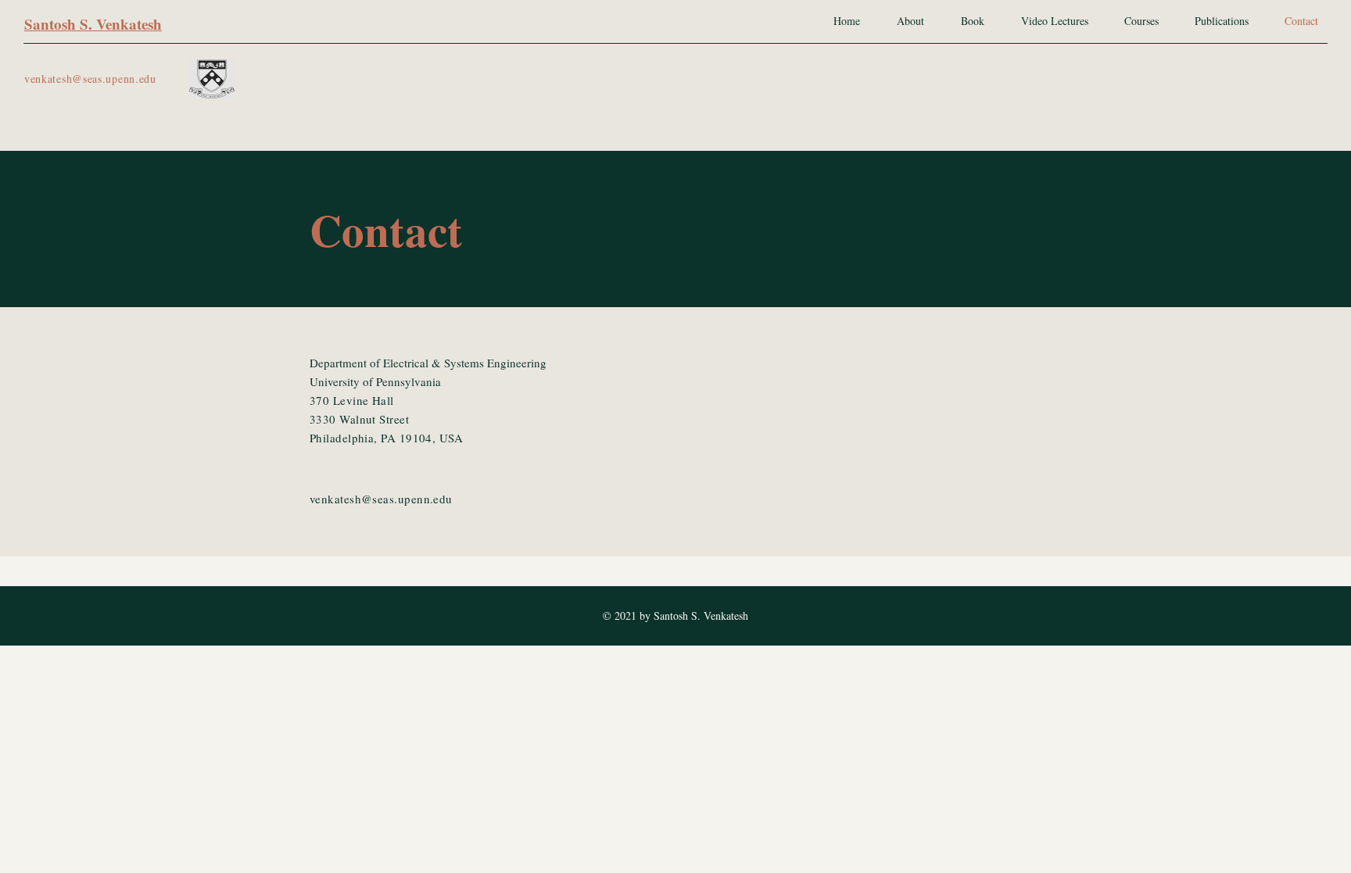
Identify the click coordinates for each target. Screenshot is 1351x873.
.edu (145, 78)
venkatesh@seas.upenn (79, 78)
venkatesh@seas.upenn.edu (381, 498)
